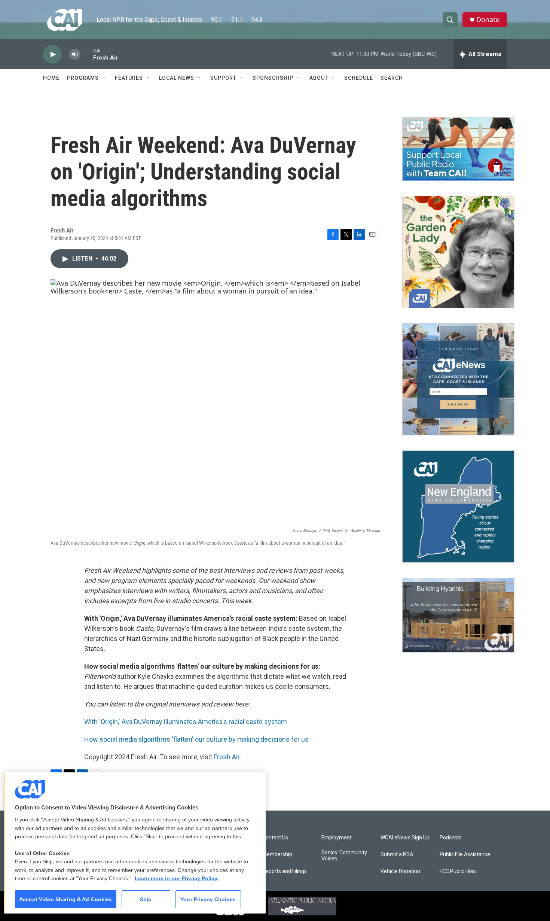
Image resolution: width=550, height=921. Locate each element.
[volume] (74, 54)
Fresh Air (226, 757)
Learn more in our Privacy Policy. (177, 878)
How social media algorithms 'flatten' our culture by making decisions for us (196, 739)
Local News (176, 78)
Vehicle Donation (400, 871)
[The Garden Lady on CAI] (458, 252)
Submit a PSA (397, 854)
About (318, 78)
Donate (487, 20)
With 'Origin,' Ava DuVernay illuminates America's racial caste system (185, 722)
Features (129, 78)
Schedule (358, 78)
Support (223, 78)
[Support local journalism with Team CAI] (458, 149)
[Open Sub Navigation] (104, 78)
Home (51, 78)
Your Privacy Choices (208, 899)
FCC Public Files (458, 871)
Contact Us (275, 838)
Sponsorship (273, 78)
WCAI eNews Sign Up (405, 838)
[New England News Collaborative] (458, 506)
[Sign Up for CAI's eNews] (458, 379)
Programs (83, 78)
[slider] (87, 54)
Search (392, 78)
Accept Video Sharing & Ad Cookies (65, 899)
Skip (146, 899)
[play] (52, 54)
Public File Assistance (465, 854)
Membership (277, 854)
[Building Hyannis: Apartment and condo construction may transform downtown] (458, 615)
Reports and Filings (284, 871)
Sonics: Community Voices (344, 855)
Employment (336, 838)
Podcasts (451, 838)
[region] (135, 843)
